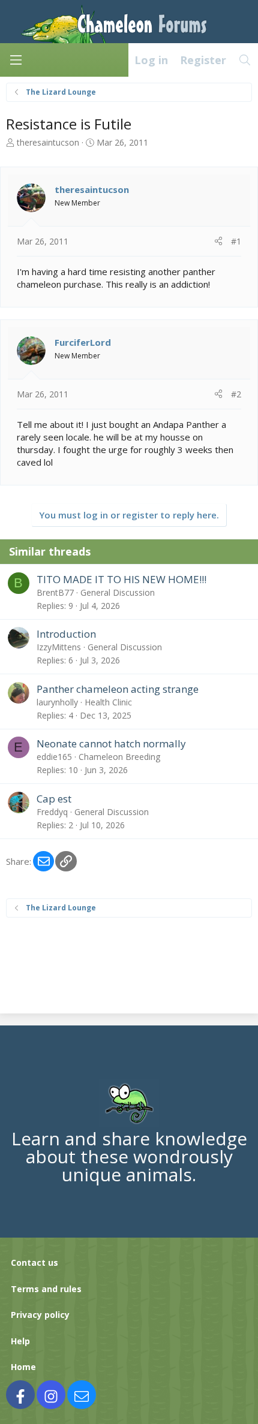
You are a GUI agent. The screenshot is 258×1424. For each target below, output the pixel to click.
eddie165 (54, 756)
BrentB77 (55, 592)
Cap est (54, 798)
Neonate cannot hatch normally (111, 743)
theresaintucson (48, 142)
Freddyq (52, 811)
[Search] (245, 60)
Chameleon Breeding (119, 756)
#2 (236, 394)
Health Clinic (108, 702)
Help (20, 1341)
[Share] (218, 241)
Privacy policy (40, 1314)
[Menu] (15, 60)
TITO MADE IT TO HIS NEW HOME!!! (121, 579)
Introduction (66, 634)
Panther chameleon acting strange (118, 689)
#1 (236, 241)
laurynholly (57, 702)
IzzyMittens (59, 647)
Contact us (34, 1262)
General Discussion (117, 592)
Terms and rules (46, 1289)
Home (23, 1366)
